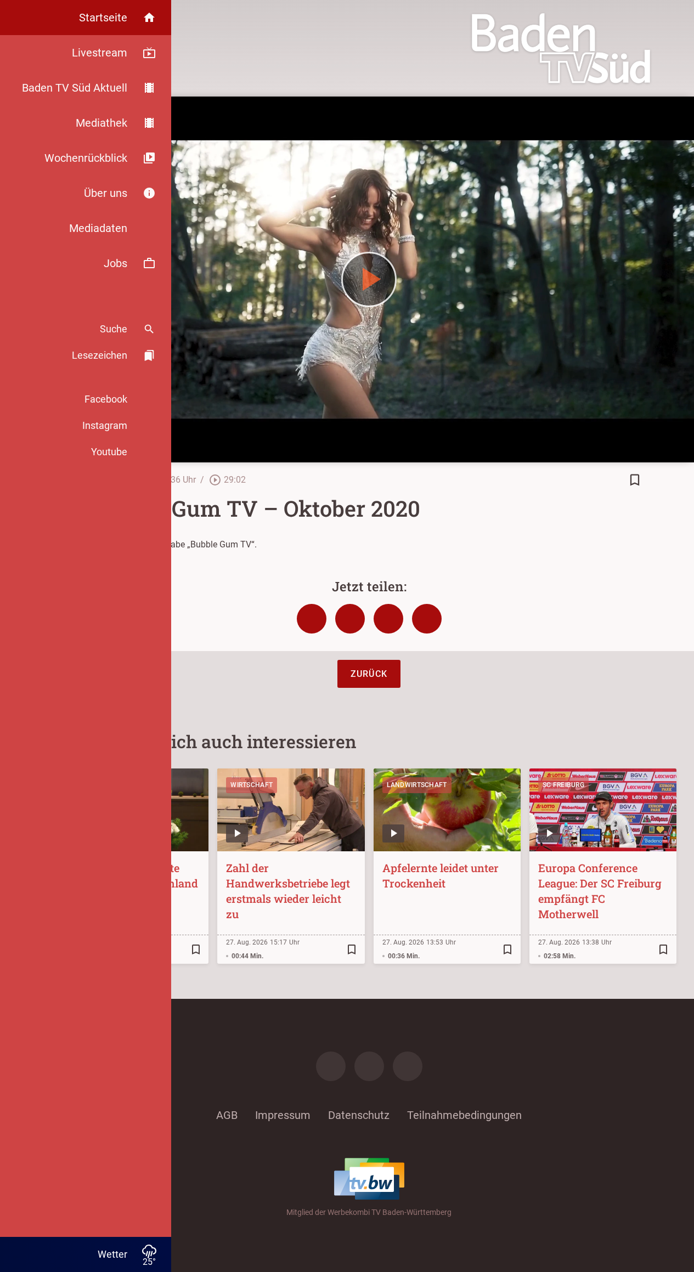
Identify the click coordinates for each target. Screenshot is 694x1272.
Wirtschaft (251, 785)
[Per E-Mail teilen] (427, 619)
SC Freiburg (563, 785)
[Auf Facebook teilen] (311, 619)
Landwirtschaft (417, 785)
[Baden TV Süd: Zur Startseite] (561, 48)
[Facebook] (331, 1066)
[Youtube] (407, 1066)
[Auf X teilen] (350, 619)
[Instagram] (369, 1066)
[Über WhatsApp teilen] (388, 619)
